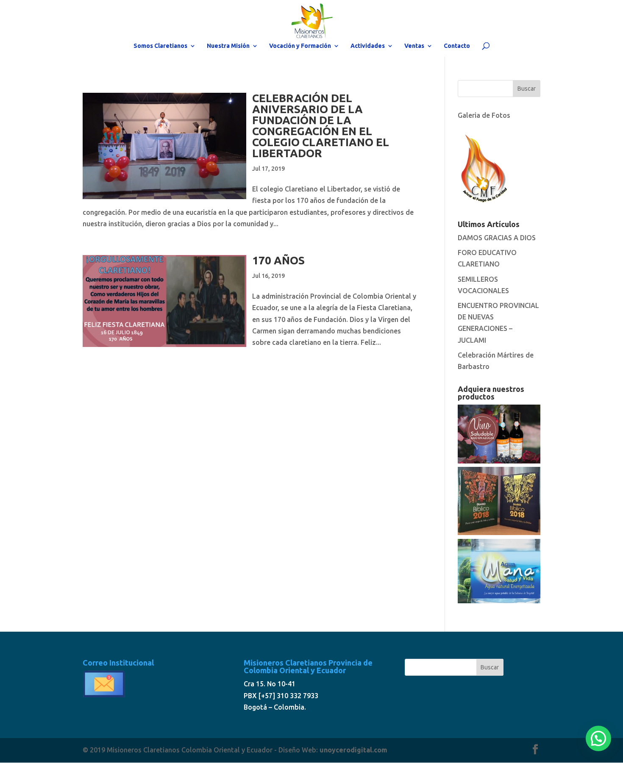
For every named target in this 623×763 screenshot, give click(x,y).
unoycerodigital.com (353, 750)
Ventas (414, 46)
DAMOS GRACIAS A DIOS (497, 237)
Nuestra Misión (228, 46)
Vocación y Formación (300, 46)
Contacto (457, 46)
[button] (598, 738)
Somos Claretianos (160, 46)
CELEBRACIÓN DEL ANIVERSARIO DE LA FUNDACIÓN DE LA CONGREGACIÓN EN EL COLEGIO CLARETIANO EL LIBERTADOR (320, 125)
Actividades (367, 46)
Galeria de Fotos (484, 115)
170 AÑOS (278, 260)
